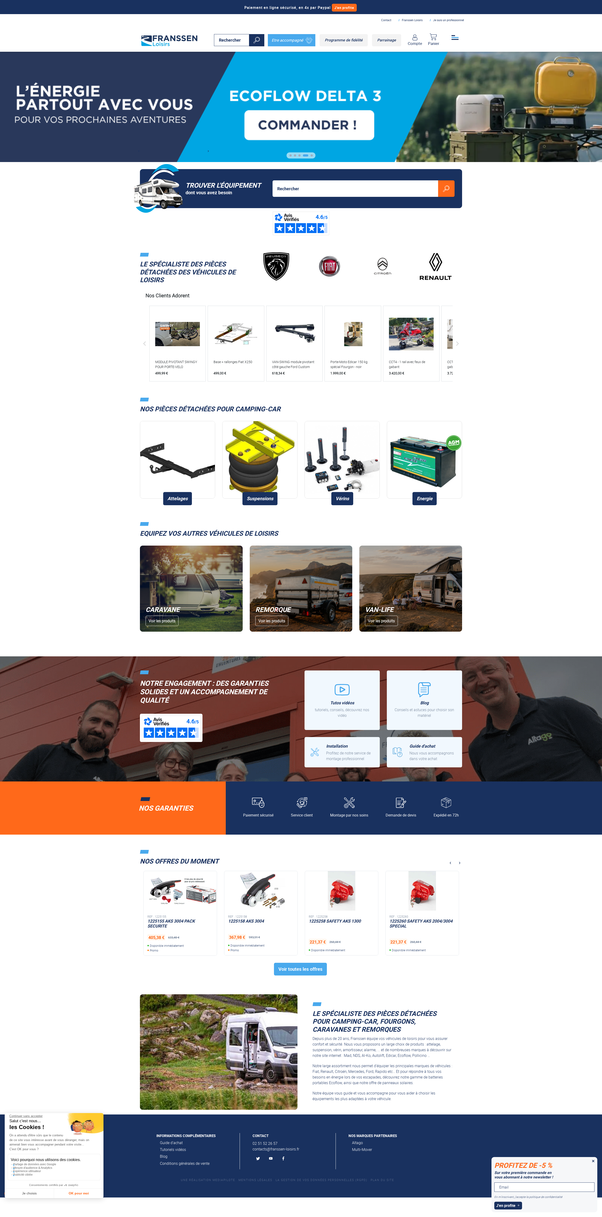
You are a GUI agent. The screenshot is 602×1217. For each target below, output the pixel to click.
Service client (302, 815)
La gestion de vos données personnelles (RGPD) (321, 1180)
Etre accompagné (287, 40)
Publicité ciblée (23, 1174)
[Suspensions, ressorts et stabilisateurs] (259, 459)
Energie (424, 498)
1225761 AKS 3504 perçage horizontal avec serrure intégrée (420, 923)
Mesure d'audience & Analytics (32, 1167)
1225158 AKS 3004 (165, 921)
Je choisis (29, 1193)
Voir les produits (162, 620)
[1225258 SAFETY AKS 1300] (260, 890)
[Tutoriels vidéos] (342, 700)
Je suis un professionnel (448, 20)
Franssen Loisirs (412, 20)
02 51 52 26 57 (265, 1143)
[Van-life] (410, 589)
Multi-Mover (362, 1149)
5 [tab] (314, 157)
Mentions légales (255, 1180)
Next (208, 151)
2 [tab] (300, 157)
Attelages (177, 498)
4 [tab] (309, 157)
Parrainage (386, 40)
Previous (139, 151)
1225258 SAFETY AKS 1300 (254, 921)
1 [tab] (292, 157)
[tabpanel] (301, 107)
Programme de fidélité (344, 40)
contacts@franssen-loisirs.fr (276, 1149)
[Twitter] (259, 1158)
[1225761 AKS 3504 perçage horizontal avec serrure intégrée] (422, 890)
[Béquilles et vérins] (342, 459)
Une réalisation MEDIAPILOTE (208, 1180)
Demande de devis (401, 815)
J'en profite (344, 7)
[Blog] (424, 700)
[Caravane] (191, 589)
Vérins (342, 498)
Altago (357, 1142)
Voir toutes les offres (300, 969)
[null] (169, 39)
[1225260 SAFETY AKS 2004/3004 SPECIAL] (341, 890)
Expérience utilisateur (27, 1171)
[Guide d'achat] (424, 752)
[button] (144, 343)
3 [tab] (305, 157)
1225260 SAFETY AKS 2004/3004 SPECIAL (340, 923)
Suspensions (260, 498)
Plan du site (382, 1180)
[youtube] (271, 1158)
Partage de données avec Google (34, 1164)
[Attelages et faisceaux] (177, 459)
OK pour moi (79, 1193)
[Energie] (424, 459)
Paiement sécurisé (258, 815)
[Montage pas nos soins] (342, 752)
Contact (386, 20)
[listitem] (177, 343)
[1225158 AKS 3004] (180, 890)
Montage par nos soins (349, 815)
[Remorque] (301, 589)
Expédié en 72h (446, 815)
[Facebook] (284, 1158)
